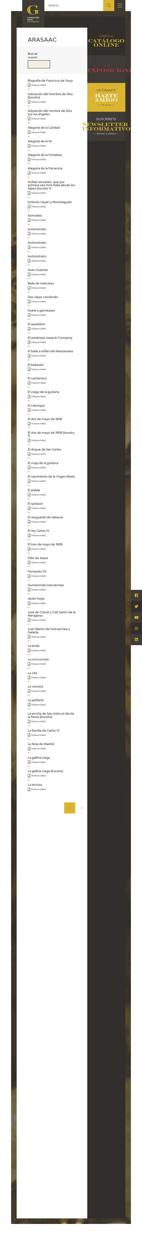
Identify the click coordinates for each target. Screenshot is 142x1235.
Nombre (32, 58)
